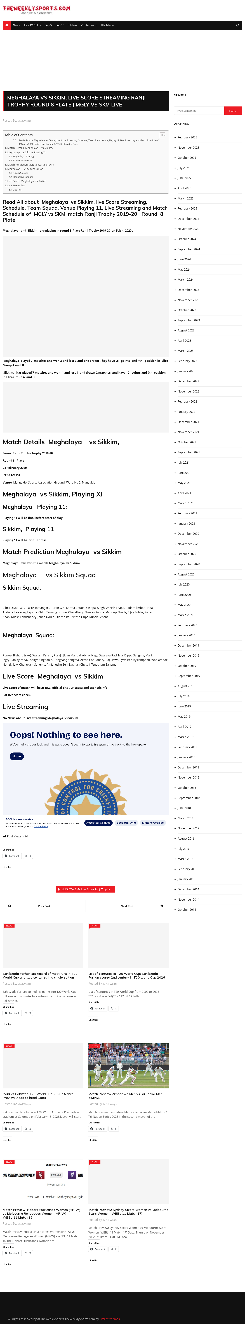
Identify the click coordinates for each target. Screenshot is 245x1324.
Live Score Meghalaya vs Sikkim (26, 181)
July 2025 (184, 168)
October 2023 (187, 310)
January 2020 (186, 635)
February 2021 (187, 513)
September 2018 (189, 798)
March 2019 (186, 737)
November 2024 (188, 229)
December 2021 (188, 422)
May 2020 (184, 605)
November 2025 (188, 148)
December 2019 (188, 645)
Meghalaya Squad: (23, 176)
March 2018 (186, 818)
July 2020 (184, 584)
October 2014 (187, 910)
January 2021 (186, 524)
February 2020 (187, 625)
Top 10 (60, 25)
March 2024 (186, 280)
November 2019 (188, 656)
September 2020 (189, 564)
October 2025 (187, 158)
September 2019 (189, 676)
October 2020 (187, 554)
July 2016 (184, 849)
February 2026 (187, 137)
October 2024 (187, 239)
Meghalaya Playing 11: (25, 156)
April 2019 (184, 727)
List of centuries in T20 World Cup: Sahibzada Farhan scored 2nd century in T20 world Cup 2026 (126, 976)
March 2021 (186, 503)
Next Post (127, 906)
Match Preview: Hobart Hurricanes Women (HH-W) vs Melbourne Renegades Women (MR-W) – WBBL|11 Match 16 (41, 1214)
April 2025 (184, 188)
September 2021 (189, 452)
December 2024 (188, 219)
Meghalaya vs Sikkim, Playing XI (26, 152)
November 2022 (188, 391)
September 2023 (189, 320)
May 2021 (184, 483)
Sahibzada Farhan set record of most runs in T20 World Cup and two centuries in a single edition (40, 976)
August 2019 (186, 686)
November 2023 (188, 300)
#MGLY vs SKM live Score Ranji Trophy (86, 889)
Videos (73, 25)
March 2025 (186, 198)
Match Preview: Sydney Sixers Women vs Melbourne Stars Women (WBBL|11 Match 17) (128, 1212)
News (16, 25)
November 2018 (188, 777)
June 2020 (184, 595)
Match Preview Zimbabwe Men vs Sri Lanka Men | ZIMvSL (126, 1096)
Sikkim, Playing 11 (22, 160)
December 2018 (188, 767)
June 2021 (184, 473)
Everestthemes (110, 1319)
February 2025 (187, 208)
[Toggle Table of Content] (161, 135)
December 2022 (188, 381)
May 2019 (184, 717)
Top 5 (48, 25)
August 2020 (186, 574)
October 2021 (187, 442)
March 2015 (186, 859)
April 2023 (184, 341)
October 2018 (187, 788)
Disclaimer (107, 25)
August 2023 (186, 330)
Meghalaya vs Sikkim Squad (25, 169)
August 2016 (186, 838)
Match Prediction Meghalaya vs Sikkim (30, 164)
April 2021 (184, 493)
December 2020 (188, 534)
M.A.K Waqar (24, 120)
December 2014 (188, 889)
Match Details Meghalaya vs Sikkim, (30, 148)
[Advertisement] (122, 61)
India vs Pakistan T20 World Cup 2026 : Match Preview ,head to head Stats (38, 1096)
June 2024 (184, 259)
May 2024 (184, 269)
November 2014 (188, 900)
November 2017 (188, 828)
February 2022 (187, 401)
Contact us (87, 25)
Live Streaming (16, 185)
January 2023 (186, 371)
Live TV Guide (32, 25)
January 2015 (186, 879)
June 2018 (184, 808)
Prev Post (44, 906)
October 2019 (187, 666)
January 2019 (186, 757)
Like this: (17, 189)
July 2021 (184, 462)
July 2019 (184, 696)
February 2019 (187, 747)
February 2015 (187, 869)
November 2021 (188, 432)
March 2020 (186, 615)
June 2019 (184, 706)
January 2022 (186, 412)
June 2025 (184, 178)
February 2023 (187, 361)
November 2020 (188, 544)
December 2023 (188, 290)
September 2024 (189, 249)
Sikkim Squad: (20, 173)
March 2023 (186, 351)
